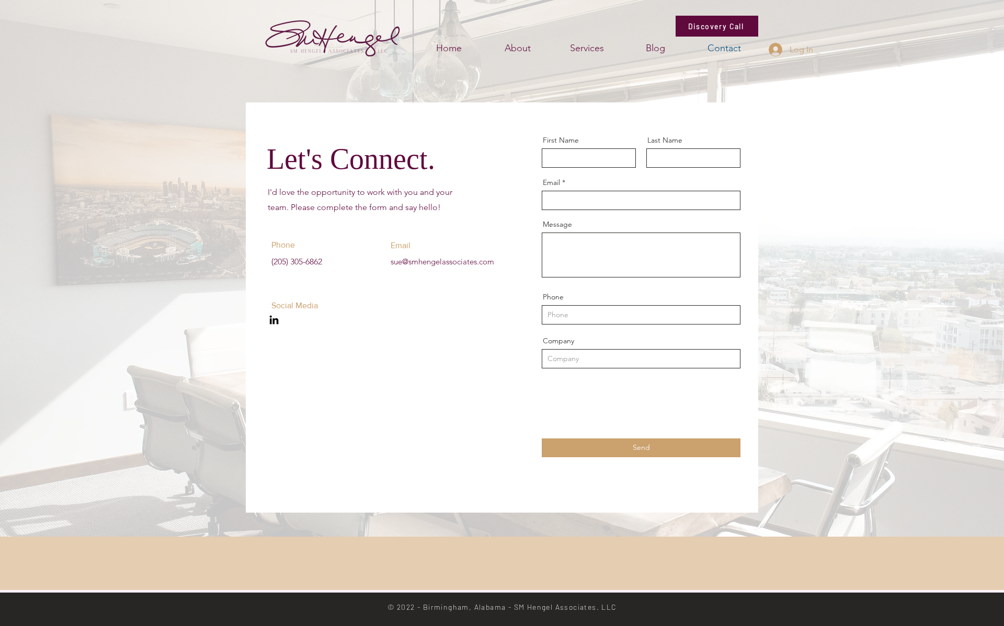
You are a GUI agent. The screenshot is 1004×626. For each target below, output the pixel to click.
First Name (561, 140)
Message (557, 224)
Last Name (664, 140)
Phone (553, 296)
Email (551, 182)
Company (558, 340)
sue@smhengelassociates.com (442, 261)
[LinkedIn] (274, 320)
